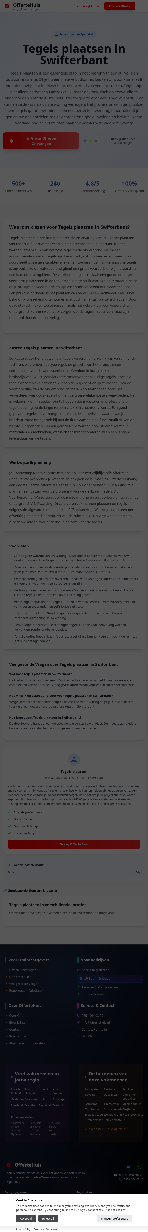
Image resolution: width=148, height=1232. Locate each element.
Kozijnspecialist (130, 1114)
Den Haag (54, 1122)
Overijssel (30, 1099)
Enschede (35, 1134)
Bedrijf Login (90, 6)
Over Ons (16, 1015)
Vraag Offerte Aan (74, 844)
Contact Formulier (95, 1029)
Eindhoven (35, 1126)
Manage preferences (114, 1218)
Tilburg (52, 1126)
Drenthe (30, 1105)
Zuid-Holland (30, 1091)
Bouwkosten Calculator (26, 991)
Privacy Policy (23, 1229)
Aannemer (91, 1104)
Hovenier (91, 1094)
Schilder (128, 1089)
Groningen (57, 1099)
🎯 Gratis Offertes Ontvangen (41, 141)
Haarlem (53, 1134)
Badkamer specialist (129, 1096)
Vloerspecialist (130, 1104)
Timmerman (111, 1104)
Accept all (26, 1218)
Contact (15, 1029)
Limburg (44, 1099)
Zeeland (57, 1105)
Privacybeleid (19, 1036)
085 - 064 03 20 (92, 1015)
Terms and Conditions (45, 1229)
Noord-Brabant (57, 1091)
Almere (34, 1130)
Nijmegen (16, 1134)
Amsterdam (17, 1122)
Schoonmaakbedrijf (111, 1109)
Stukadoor (129, 1109)
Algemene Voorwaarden (27, 1043)
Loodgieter (92, 1089)
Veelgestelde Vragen (24, 984)
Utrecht (43, 1089)
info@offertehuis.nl (96, 1022)
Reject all (48, 1218)
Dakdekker (110, 1094)
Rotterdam (35, 1122)
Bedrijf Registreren (95, 970)
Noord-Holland (16, 1091)
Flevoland (44, 1105)
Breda (52, 1130)
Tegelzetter (92, 1109)
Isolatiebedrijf (111, 1114)
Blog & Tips (17, 1022)
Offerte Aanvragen (22, 970)
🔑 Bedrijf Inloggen (98, 978)
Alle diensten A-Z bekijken (103, 1129)
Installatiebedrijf (92, 1114)
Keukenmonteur (111, 1120)
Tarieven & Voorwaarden (100, 987)
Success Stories (93, 994)
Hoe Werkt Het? (20, 977)
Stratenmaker (92, 1120)
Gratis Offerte (119, 6)
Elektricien (110, 1089)
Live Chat (88, 1036)
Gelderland (16, 1099)
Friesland (16, 1105)
